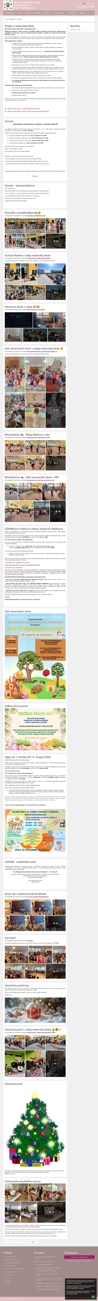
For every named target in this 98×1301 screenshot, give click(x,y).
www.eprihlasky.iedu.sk (12, 771)
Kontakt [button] (82, 13)
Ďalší (32, 1242)
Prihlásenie (91, 3)
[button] (81, 3)
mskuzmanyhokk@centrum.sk (45, 1264)
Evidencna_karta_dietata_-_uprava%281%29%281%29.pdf (23, 108)
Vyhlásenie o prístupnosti (13, 1263)
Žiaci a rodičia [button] (57, 13)
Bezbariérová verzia (10, 1299)
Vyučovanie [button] (71, 13)
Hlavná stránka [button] (10, 13)
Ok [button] (93, 1296)
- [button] (78, 3)
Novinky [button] (20, 13)
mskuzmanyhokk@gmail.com (44, 1261)
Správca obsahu (10, 1257)
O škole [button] (46, 13)
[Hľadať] (93, 6)
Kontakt (8, 1281)
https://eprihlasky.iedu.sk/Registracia (43, 546)
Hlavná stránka (10, 19)
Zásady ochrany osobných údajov (15, 1269)
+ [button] (75, 3)
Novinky (19, 19)
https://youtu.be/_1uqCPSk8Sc (13, 567)
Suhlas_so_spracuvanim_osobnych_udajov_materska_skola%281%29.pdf (28, 111)
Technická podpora (11, 1260)
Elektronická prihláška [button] (33, 13)
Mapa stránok (10, 1275)
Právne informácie (11, 1266)
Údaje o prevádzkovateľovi (13, 1272)
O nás (7, 1278)
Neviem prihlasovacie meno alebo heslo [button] (79, 1261)
